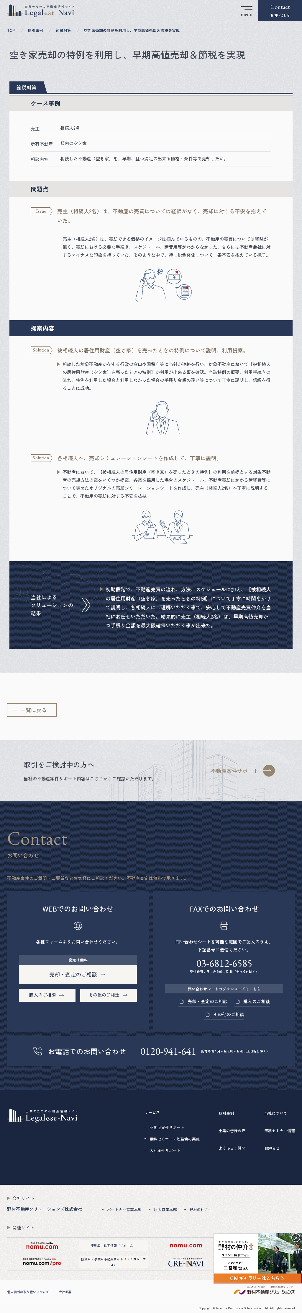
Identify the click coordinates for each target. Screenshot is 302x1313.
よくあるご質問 (232, 1148)
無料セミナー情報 (279, 1130)
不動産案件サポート (167, 1127)
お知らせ (272, 1148)
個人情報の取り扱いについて (28, 1291)
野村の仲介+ (200, 1209)
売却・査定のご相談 (207, 1001)
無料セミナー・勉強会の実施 (175, 1139)
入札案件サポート (165, 1150)
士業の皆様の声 (232, 1130)
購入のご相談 (256, 1001)
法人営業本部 (165, 1209)
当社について (275, 1113)
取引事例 (226, 1113)
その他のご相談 (228, 1014)
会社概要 (65, 1291)
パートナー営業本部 (124, 1209)
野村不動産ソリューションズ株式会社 (44, 1209)
